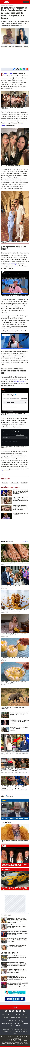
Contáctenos (23, 1029)
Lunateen (18, 1017)
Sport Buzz (26, 1023)
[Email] (27, 69)
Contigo (21, 1021)
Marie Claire (19, 1015)
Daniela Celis (8, 74)
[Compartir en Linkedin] (24, 69)
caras (15, 846)
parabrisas (15, 870)
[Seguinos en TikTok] (17, 1011)
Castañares (5, 471)
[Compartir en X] (17, 69)
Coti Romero (24, 482)
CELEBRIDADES (4, 5)
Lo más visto (6, 915)
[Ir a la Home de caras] (6, 2)
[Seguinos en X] (13, 1011)
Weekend (5, 1017)
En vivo (26, 2)
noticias (15, 800)
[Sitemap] (24, 1011)
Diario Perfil (5, 1015)
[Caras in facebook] (10, 1011)
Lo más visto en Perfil (10, 953)
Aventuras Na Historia (7, 1023)
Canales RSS (6, 1029)
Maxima (18, 1025)
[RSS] (20, 1011)
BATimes (25, 1017)
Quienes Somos (15, 1029)
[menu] (2, 2)
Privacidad (5, 1031)
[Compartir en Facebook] (14, 69)
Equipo (12, 1031)
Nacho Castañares (20, 381)
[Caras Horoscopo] (15, 1000)
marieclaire (15, 823)
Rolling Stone (18, 1023)
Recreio (12, 1025)
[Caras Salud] (15, 993)
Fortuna (25, 1015)
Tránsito (15, 1033)
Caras (16, 1021)
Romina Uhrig (11, 264)
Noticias (12, 1015)
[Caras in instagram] (6, 1011)
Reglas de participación (21, 1031)
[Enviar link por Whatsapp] (21, 69)
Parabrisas (12, 1017)
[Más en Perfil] (9, 796)
